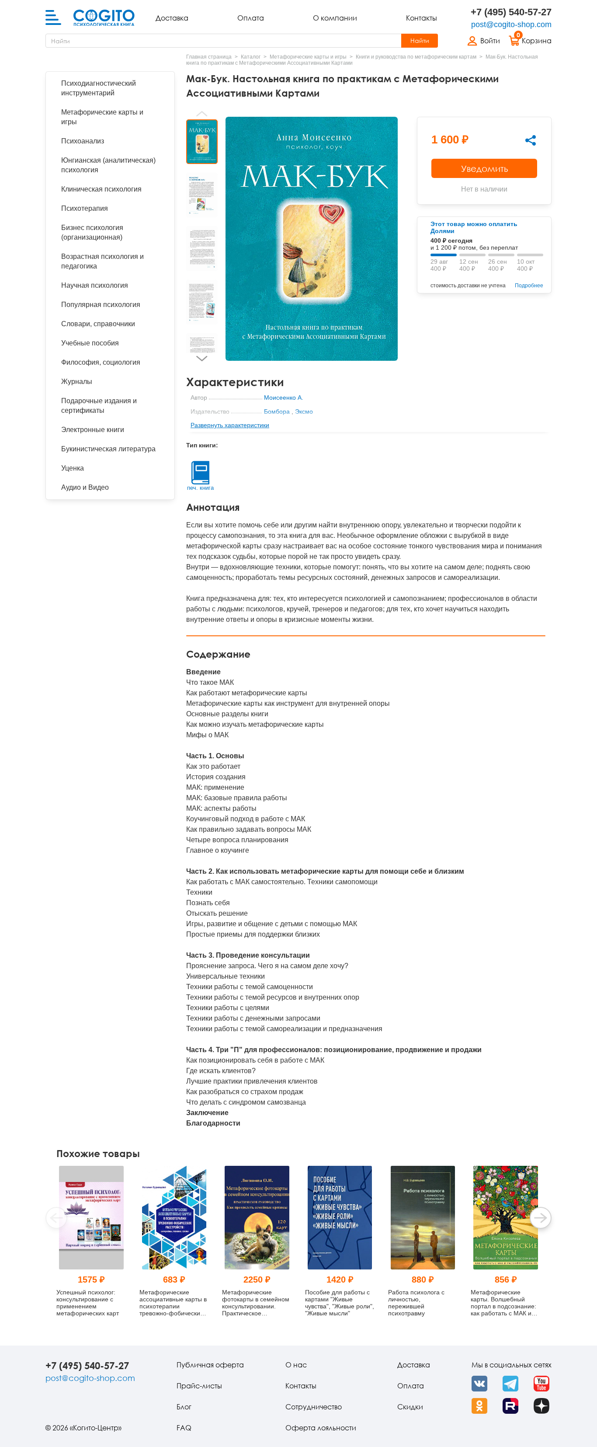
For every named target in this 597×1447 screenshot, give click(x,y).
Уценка (72, 468)
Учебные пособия (90, 343)
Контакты (421, 18)
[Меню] (53, 18)
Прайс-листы (199, 1385)
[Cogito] (104, 18)
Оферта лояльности (320, 1427)
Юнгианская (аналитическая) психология (108, 165)
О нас (296, 1364)
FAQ (184, 1427)
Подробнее (529, 285)
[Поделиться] (530, 140)
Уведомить (484, 168)
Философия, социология (100, 362)
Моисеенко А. (283, 397)
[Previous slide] (202, 113)
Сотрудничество (313, 1406)
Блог (184, 1406)
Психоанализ (82, 141)
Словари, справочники (98, 324)
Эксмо (304, 411)
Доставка (172, 18)
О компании (335, 18)
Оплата (250, 18)
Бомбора (277, 411)
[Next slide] (202, 358)
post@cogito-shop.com (511, 24)
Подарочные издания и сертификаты (99, 405)
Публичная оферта (210, 1364)
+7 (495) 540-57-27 (511, 12)
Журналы (76, 381)
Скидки (410, 1406)
